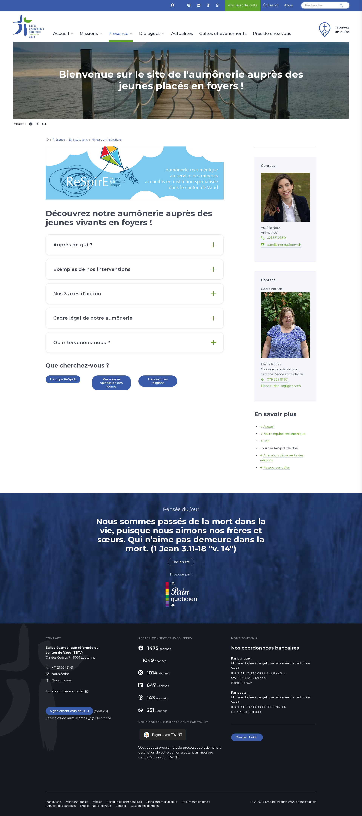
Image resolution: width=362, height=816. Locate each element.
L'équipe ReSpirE (63, 379)
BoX (266, 441)
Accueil (61, 34)
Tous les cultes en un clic (65, 691)
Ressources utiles (276, 467)
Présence (118, 34)
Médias (97, 802)
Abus (288, 5)
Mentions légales (77, 802)
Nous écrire (60, 674)
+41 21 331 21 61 (62, 667)
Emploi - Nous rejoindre (95, 806)
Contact (121, 806)
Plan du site (53, 802)
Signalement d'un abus (67, 711)
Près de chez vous (272, 34)
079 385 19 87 (277, 379)
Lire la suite (181, 562)
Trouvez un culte (342, 29)
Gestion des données (145, 806)
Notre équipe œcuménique (284, 434)
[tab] (134, 245)
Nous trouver (62, 680)
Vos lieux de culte (243, 5)
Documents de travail (195, 802)
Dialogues (149, 34)
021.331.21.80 (276, 238)
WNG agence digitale (302, 802)
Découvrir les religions (158, 381)
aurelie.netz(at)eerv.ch (284, 245)
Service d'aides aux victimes (66, 718)
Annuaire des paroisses (61, 806)
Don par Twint (246, 737)
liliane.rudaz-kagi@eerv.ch (281, 386)
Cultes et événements (223, 34)
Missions (89, 34)
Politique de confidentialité (124, 802)
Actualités (182, 34)
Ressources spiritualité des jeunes (111, 383)
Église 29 (270, 5)
